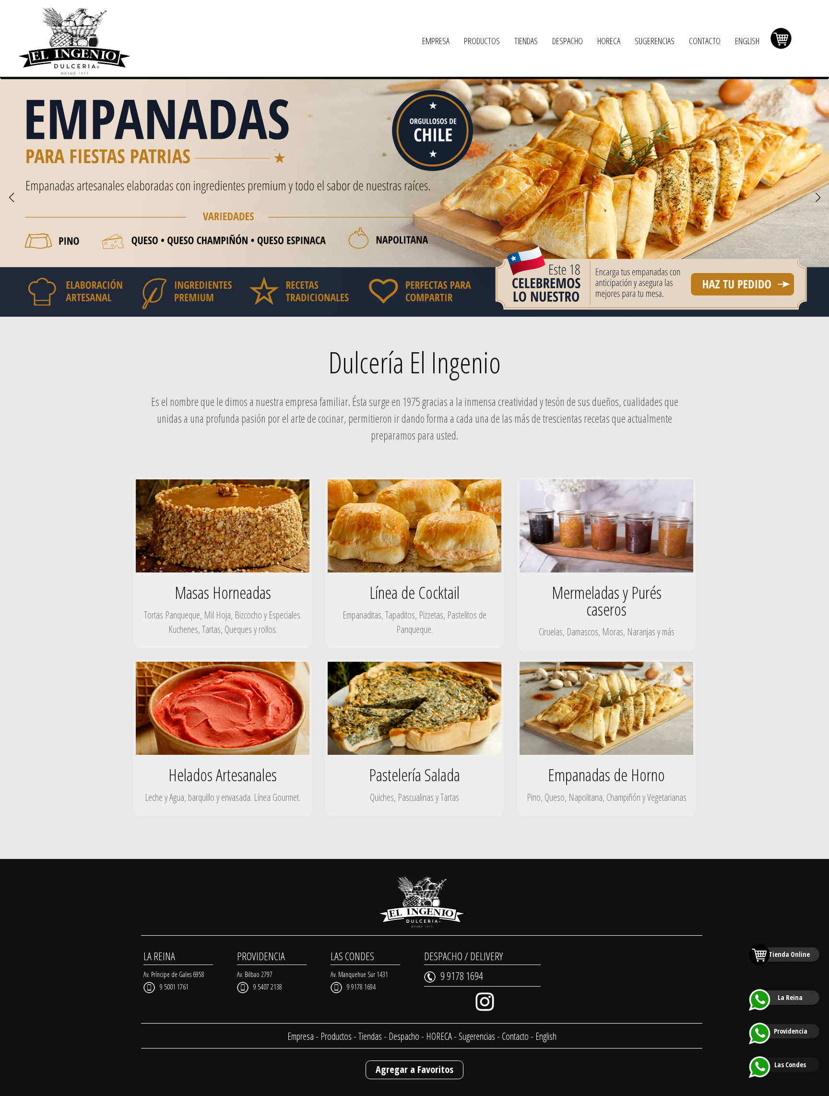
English (546, 1036)
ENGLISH (747, 41)
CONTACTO (705, 41)
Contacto (515, 1036)
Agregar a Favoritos (414, 1069)
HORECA (608, 41)
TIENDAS (526, 41)
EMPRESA (436, 41)
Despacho (404, 1036)
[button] (11, 197)
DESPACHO (567, 41)
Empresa (300, 1036)
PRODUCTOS (482, 41)
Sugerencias (477, 1036)
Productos (336, 1036)
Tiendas (370, 1036)
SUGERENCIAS (655, 41)
